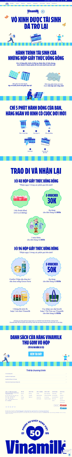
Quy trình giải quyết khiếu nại (44, 410)
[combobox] (56, 405)
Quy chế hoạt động (35, 410)
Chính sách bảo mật (28, 410)
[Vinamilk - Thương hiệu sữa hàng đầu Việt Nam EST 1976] (7, 3)
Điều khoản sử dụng (20, 410)
